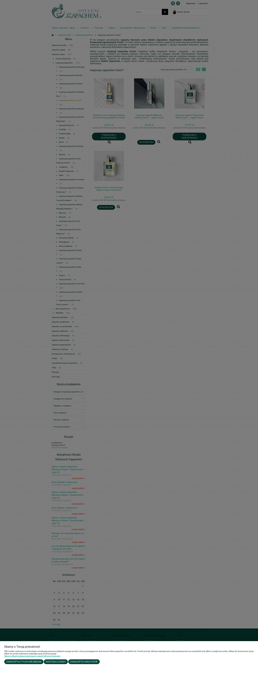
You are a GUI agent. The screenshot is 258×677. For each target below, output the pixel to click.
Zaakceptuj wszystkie (84, 661)
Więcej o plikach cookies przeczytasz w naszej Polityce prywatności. (32, 656)
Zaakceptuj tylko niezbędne (24, 661)
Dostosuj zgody (56, 661)
